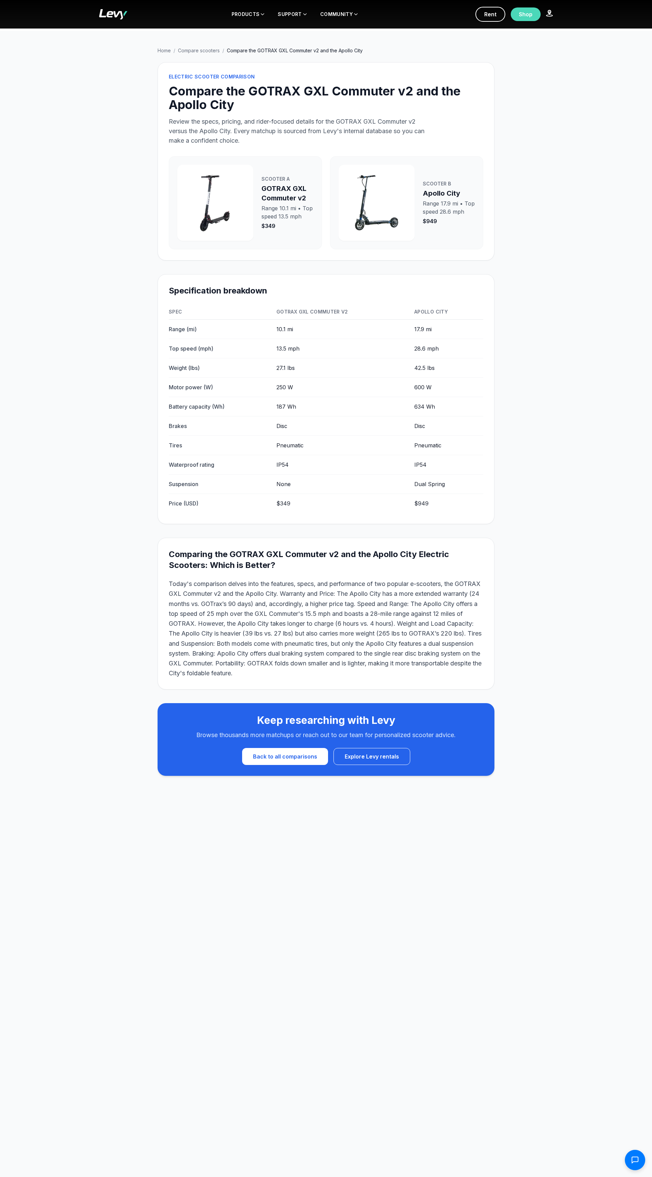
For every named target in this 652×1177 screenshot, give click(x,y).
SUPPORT (290, 14)
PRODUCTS (246, 14)
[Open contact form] (635, 1160)
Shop (525, 14)
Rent (490, 14)
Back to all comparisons (285, 756)
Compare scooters (199, 50)
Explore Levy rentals (372, 756)
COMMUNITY (336, 14)
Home (164, 50)
